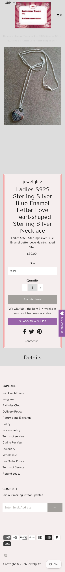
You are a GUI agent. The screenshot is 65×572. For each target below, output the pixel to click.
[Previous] (10, 52)
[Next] (18, 52)
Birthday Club (11, 405)
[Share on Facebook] (24, 333)
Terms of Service (13, 467)
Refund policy (11, 474)
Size (32, 263)
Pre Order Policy (13, 461)
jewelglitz (34, 564)
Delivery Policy (12, 412)
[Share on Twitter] (31, 333)
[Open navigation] (6, 15)
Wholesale (10, 455)
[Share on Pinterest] (39, 333)
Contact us (31, 341)
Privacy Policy (11, 430)
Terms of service (13, 436)
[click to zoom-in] (55, 52)
